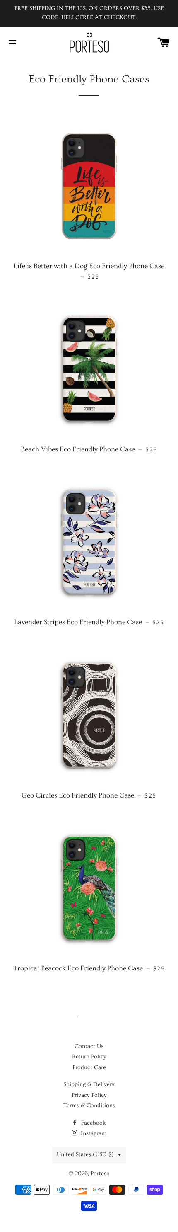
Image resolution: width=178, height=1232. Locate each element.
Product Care (89, 1067)
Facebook (92, 1123)
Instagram (92, 1133)
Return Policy (89, 1056)
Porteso (100, 1173)
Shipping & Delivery (89, 1084)
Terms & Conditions (89, 1105)
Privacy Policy (89, 1095)
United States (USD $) (85, 1154)
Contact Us (89, 1046)
